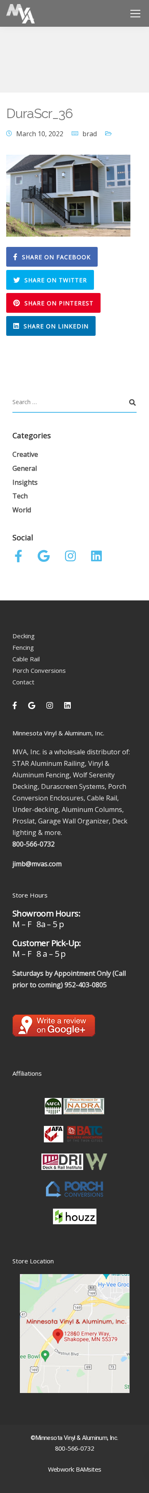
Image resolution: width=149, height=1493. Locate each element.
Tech (20, 495)
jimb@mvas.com (37, 863)
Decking (23, 636)
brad (89, 133)
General (24, 468)
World (21, 509)
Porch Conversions (39, 670)
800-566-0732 (33, 844)
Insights (25, 482)
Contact (23, 682)
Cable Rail (26, 659)
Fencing (23, 647)
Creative (25, 454)
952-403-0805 (86, 984)
